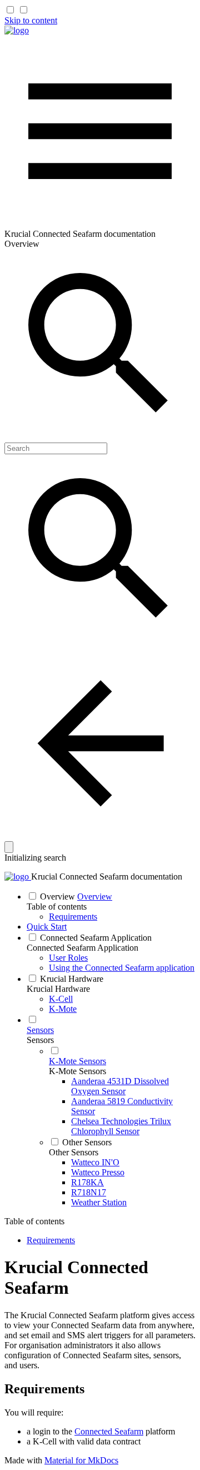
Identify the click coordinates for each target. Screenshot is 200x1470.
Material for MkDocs (81, 1460)
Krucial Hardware (58, 989)
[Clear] (8, 847)
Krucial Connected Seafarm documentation (106, 876)
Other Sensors (73, 1152)
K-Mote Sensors (77, 1071)
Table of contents (57, 906)
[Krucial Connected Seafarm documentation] (16, 30)
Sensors (40, 1040)
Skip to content (30, 20)
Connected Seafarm (108, 1431)
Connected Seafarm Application (82, 947)
